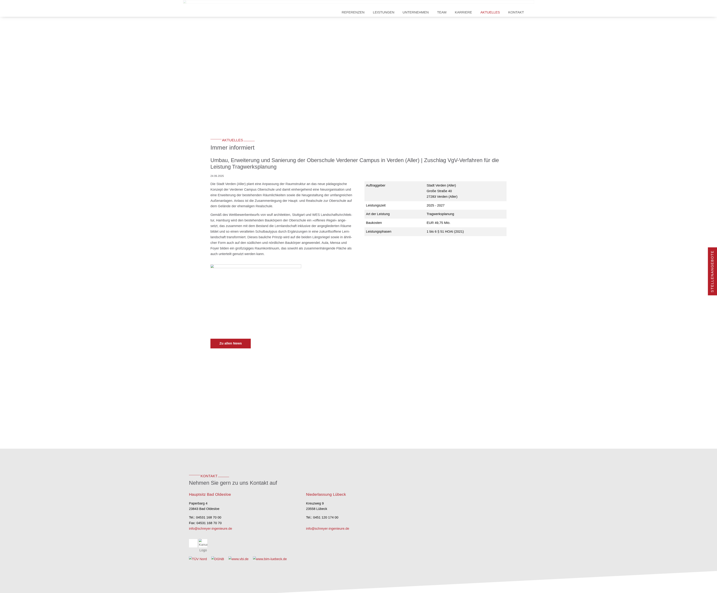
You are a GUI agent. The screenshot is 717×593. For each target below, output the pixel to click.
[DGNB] (217, 559)
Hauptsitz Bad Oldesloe (210, 494)
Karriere (463, 12)
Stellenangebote (712, 271)
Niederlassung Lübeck (326, 494)
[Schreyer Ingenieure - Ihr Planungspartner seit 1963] (210, 8)
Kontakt (516, 12)
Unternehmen (416, 12)
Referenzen (353, 12)
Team (441, 12)
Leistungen (383, 12)
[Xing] (193, 543)
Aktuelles (490, 12)
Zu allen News (230, 343)
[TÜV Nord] (198, 559)
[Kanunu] (203, 543)
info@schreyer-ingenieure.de (210, 528)
